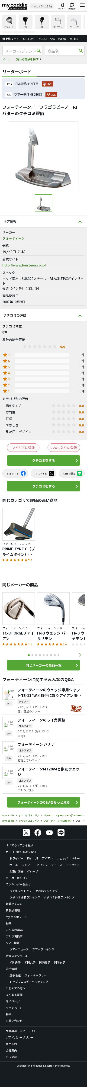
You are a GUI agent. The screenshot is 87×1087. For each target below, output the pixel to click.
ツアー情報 (12, 943)
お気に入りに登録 (64, 447)
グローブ (32, 871)
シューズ (56, 865)
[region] (43, 23)
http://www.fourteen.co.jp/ (24, 265)
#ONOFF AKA (47, 39)
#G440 (74, 39)
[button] (80, 655)
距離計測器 (16, 871)
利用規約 (11, 1044)
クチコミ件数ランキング (59, 897)
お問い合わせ (14, 1021)
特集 (8, 1014)
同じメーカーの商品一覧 (43, 665)
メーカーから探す (17, 878)
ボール (14, 865)
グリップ (42, 865)
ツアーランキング (43, 949)
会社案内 (11, 1050)
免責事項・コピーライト (21, 1031)
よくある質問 (14, 995)
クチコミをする (43, 460)
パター (75, 858)
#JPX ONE (29, 39)
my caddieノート (17, 917)
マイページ (13, 1001)
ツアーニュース (19, 949)
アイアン (47, 858)
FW (29, 858)
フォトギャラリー (35, 975)
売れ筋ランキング (46, 891)
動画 (8, 923)
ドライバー (16, 858)
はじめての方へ (15, 988)
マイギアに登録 (23, 447)
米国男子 (15, 962)
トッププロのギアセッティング (29, 982)
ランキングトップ (21, 891)
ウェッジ (62, 858)
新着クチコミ (14, 904)
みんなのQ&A (14, 930)
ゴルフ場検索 (14, 936)
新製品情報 (13, 910)
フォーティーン (13, 238)
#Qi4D (62, 39)
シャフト (27, 865)
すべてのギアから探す (19, 845)
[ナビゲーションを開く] (82, 6)
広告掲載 (11, 1057)
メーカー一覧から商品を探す (20, 59)
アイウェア (73, 865)
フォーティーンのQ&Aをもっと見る (43, 802)
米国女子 (29, 962)
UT (36, 858)
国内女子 (59, 962)
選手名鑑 (15, 975)
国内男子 (44, 962)
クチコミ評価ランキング (25, 897)
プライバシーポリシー (20, 1037)
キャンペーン (14, 1008)
